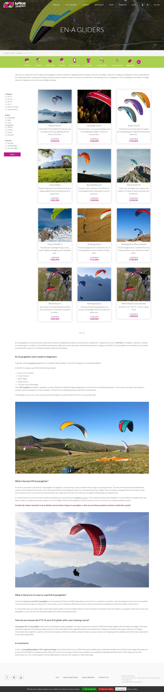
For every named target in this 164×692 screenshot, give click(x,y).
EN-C (9, 104)
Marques (130, 65)
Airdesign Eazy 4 (94, 126)
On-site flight (12, 148)
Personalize (120, 689)
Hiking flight (12, 145)
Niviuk (9, 127)
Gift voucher (70, 5)
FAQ (57, 677)
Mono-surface (12, 107)
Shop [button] (111, 5)
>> (84, 333)
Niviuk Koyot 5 (55, 303)
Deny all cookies (106, 689)
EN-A (9, 96)
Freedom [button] (122, 5)
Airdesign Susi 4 (94, 244)
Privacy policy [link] (132, 689)
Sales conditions (70, 677)
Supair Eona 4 (134, 126)
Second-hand (12, 109)
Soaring (10, 143)
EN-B (9, 102)
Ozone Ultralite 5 (55, 244)
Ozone (9, 130)
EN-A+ (10, 99)
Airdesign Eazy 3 (94, 303)
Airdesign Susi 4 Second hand (133, 244)
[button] (27, 62)
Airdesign (11, 118)
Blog (134, 5)
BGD (9, 120)
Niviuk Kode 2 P (133, 185)
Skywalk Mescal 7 (94, 185)
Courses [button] (85, 5)
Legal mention (88, 677)
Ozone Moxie (55, 185)
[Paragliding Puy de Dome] (14, 5)
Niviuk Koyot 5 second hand (134, 303)
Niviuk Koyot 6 (55, 126)
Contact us (103, 677)
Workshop (99, 5)
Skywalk (10, 135)
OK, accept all (89, 689)
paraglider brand (34, 363)
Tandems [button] (56, 5)
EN (158, 5)
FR (155, 5)
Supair (9, 132)
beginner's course (81, 498)
